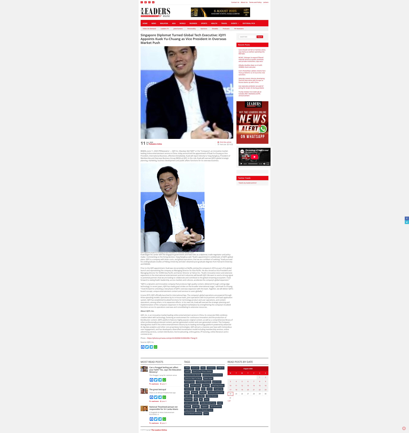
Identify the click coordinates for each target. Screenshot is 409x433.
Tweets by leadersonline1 (248, 183)
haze (186, 385)
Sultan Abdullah (189, 410)
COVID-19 (220, 368)
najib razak (188, 396)
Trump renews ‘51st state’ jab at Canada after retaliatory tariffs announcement (250, 94)
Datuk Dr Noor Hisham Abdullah (202, 371)
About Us (244, 2)
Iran (203, 389)
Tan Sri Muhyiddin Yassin (204, 410)
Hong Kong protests (217, 385)
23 (265, 390)
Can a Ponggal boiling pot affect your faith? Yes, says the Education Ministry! (165, 369)
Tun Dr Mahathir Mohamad (193, 413)
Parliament (188, 399)
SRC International (216, 406)
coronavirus (211, 368)
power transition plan (191, 403)
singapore (205, 406)
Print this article (225, 142)
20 (248, 390)
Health (214, 23)
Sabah (220, 403)
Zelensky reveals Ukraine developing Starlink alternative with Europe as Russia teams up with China (252, 80)
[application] (255, 157)
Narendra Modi (199, 396)
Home (145, 23)
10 (230, 386)
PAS (196, 399)
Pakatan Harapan (212, 396)
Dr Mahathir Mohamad (203, 382)
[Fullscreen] (268, 164)
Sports (204, 23)
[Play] (241, 164)
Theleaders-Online (155, 144)
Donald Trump (189, 382)
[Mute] (264, 164)
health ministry (195, 385)
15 (260, 386)
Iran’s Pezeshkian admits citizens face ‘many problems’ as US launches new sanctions (252, 73)
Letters (265, 2)
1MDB (187, 368)
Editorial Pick (249, 23)
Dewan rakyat (208, 378)
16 (265, 386)
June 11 (164, 384)
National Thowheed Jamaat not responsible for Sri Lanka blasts (163, 408)
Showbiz (215, 29)
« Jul (229, 401)
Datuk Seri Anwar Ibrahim (192, 375)
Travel (224, 23)
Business (193, 23)
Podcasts (226, 29)
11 (236, 386)
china (203, 368)
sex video (196, 406)
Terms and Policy (255, 2)
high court (206, 385)
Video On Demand (149, 29)
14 (254, 386)
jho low (209, 389)
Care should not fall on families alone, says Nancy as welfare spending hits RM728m (252, 52)
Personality (191, 29)
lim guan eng (218, 389)
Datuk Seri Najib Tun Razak (193, 378)
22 (260, 390)
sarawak (187, 406)
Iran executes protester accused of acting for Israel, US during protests (251, 87)
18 (236, 390)
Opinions (204, 29)
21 (254, 390)
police (206, 399)
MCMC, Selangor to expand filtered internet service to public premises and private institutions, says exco (251, 59)
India (197, 389)
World (183, 23)
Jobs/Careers (178, 29)
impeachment (189, 389)
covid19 (187, 371)
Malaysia (164, 23)
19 (242, 390)
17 (230, 390)
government (216, 382)
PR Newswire (239, 29)
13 (248, 386)
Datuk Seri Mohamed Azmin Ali (212, 375)
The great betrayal (157, 389)
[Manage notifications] (404, 428)
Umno (206, 413)
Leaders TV (165, 29)
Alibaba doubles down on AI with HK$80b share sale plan (250, 66)
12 (242, 386)
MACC (187, 392)
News (153, 23)
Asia (174, 23)
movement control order (216, 392)
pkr (201, 399)
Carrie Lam (195, 368)
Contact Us (235, 2)
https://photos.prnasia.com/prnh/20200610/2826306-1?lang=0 (172, 338)
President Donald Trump (208, 403)
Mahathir (194, 392)
